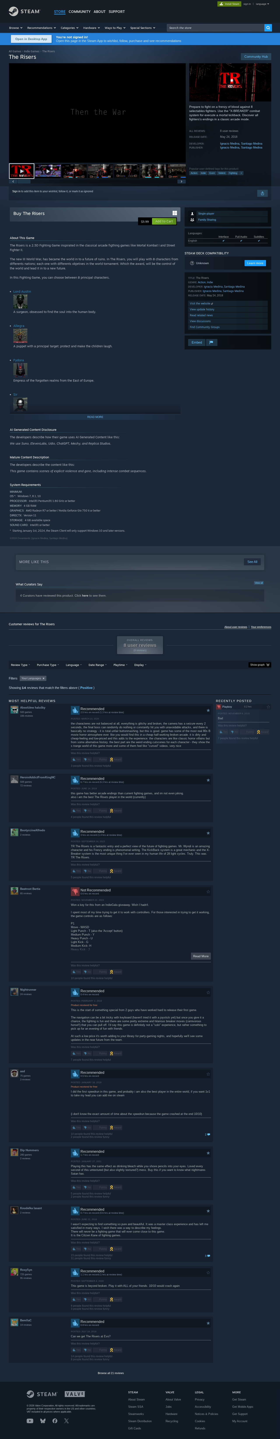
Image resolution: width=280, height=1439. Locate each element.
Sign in (16, 191)
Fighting (233, 173)
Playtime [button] (119, 665)
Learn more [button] (255, 263)
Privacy (200, 1399)
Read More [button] (201, 956)
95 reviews (26, 1278)
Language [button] (72, 665)
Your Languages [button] (31, 678)
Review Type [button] (19, 665)
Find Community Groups (205, 327)
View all (259, 583)
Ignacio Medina (229, 143)
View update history (202, 309)
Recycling (172, 1421)
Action (194, 173)
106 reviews (26, 715)
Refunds (200, 1428)
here (85, 595)
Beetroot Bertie (30, 889)
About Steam (136, 1399)
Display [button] (139, 665)
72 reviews (26, 785)
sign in (247, 3)
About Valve (173, 1399)
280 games (26, 1154)
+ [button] (241, 173)
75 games (25, 1075)
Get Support (240, 1414)
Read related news (201, 315)
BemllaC (26, 1320)
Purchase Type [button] (46, 665)
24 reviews (26, 994)
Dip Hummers (29, 1150)
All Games (15, 51)
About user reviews (235, 627)
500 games (26, 712)
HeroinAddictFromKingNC (37, 777)
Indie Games (31, 51)
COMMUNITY (80, 11)
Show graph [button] (257, 664)
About (100, 11)
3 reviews (25, 1079)
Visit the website (200, 303)
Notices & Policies (206, 1414)
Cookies (200, 1421)
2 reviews (25, 834)
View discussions (200, 321)
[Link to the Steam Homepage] (24, 15)
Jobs (169, 1406)
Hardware (171, 1414)
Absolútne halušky (32, 707)
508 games (26, 782)
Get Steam (239, 1399)
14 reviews (26, 1325)
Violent (221, 173)
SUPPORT (117, 11)
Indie (203, 173)
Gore (212, 173)
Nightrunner (28, 989)
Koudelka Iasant (31, 1208)
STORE (60, 11)
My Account (239, 1421)
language (261, 3)
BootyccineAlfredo (32, 830)
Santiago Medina (251, 143)
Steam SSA (135, 1406)
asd (22, 1071)
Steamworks (136, 1414)
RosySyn (26, 1269)
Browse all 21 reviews (111, 1373)
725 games (26, 1274)
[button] (16, 28)
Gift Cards (134, 1428)
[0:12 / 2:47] (97, 113)
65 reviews (26, 893)
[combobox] (215, 27)
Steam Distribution (140, 1421)
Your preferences (261, 627)
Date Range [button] (96, 665)
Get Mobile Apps (242, 1406)
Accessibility (203, 1406)
